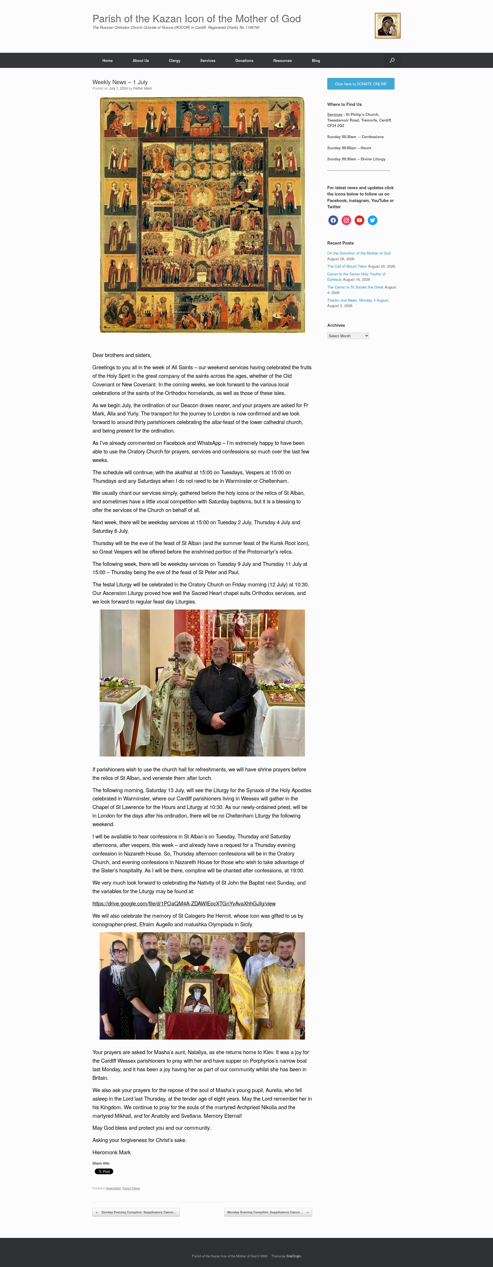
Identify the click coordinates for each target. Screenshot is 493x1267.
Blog (316, 60)
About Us (141, 60)
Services (207, 60)
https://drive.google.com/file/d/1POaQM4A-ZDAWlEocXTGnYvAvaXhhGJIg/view (184, 903)
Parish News (131, 1188)
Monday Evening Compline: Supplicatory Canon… (268, 1212)
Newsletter (113, 1188)
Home (107, 60)
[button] (392, 60)
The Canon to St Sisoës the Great (355, 287)
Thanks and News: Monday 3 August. (358, 300)
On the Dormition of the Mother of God (359, 253)
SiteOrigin (293, 1256)
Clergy (174, 60)
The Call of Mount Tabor (347, 266)
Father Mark (142, 88)
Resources (282, 60)
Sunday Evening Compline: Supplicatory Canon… (136, 1212)
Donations (244, 60)
